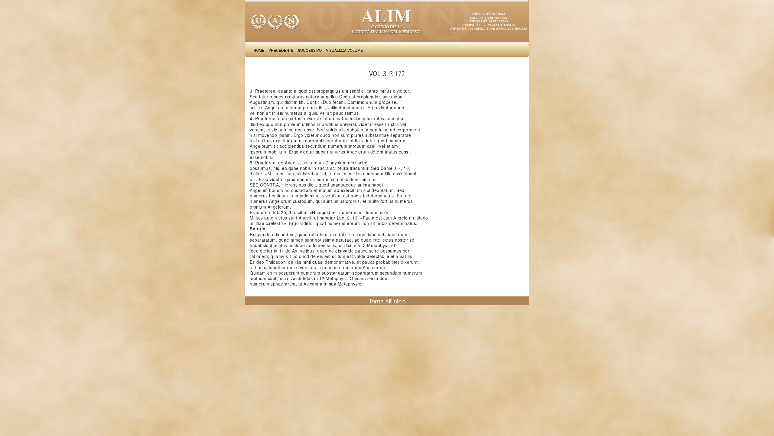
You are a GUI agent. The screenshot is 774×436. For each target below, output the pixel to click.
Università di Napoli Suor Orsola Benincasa (488, 28)
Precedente (281, 50)
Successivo (310, 50)
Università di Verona (488, 17)
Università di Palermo (488, 21)
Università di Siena (488, 14)
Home (258, 50)
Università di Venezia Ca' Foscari (488, 25)
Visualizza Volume (344, 50)
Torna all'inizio (387, 300)
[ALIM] (387, 21)
